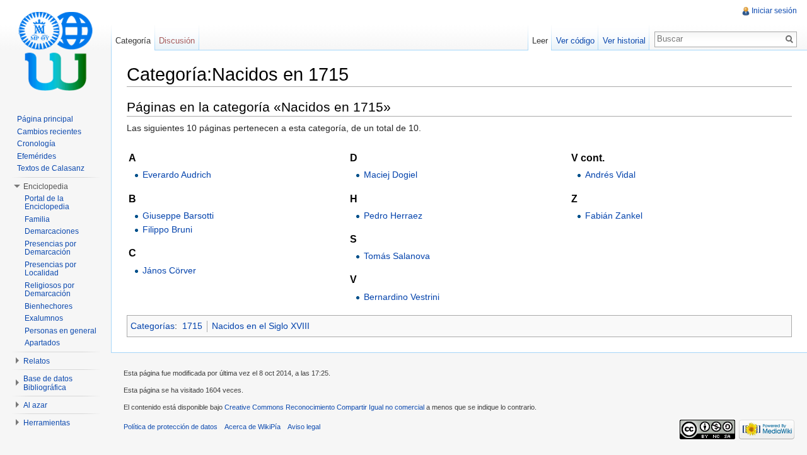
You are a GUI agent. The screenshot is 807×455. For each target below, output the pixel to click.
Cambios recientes (49, 131)
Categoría (133, 40)
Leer (540, 40)
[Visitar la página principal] (55, 50)
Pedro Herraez (393, 215)
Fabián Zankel (613, 215)
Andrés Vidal (610, 175)
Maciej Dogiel (390, 175)
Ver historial (624, 40)
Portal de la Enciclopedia (47, 203)
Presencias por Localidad (50, 269)
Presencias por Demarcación (50, 248)
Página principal (45, 119)
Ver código (575, 40)
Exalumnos (44, 318)
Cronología (36, 143)
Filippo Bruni (167, 229)
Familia (37, 219)
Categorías (153, 326)
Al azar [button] (35, 405)
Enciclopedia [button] (45, 186)
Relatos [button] (36, 361)
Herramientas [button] (46, 422)
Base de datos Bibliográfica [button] (48, 383)
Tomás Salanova (397, 256)
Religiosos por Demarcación (49, 290)
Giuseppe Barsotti (178, 215)
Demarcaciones (52, 231)
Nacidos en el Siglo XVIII (261, 326)
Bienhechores (49, 306)
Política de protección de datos (171, 426)
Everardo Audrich (176, 175)
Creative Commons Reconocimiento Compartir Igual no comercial (324, 407)
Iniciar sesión (774, 10)
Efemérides (36, 156)
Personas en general (60, 330)
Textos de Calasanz (50, 168)
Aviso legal (303, 426)
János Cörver (169, 270)
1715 (192, 326)
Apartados (42, 342)
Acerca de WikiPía (252, 426)
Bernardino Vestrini (401, 297)
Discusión (177, 40)
